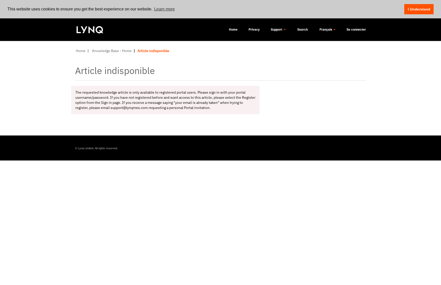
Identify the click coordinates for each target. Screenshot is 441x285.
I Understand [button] (419, 9)
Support (277, 29)
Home (233, 29)
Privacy (254, 29)
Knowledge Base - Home (112, 50)
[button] (302, 30)
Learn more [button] (164, 9)
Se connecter (356, 29)
